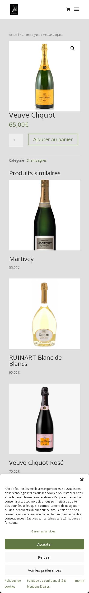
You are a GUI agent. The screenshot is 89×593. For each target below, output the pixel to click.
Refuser (44, 557)
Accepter (44, 544)
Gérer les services (43, 531)
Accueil (14, 35)
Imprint (79, 581)
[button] (82, 479)
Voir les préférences (44, 570)
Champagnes (31, 35)
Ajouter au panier (53, 139)
